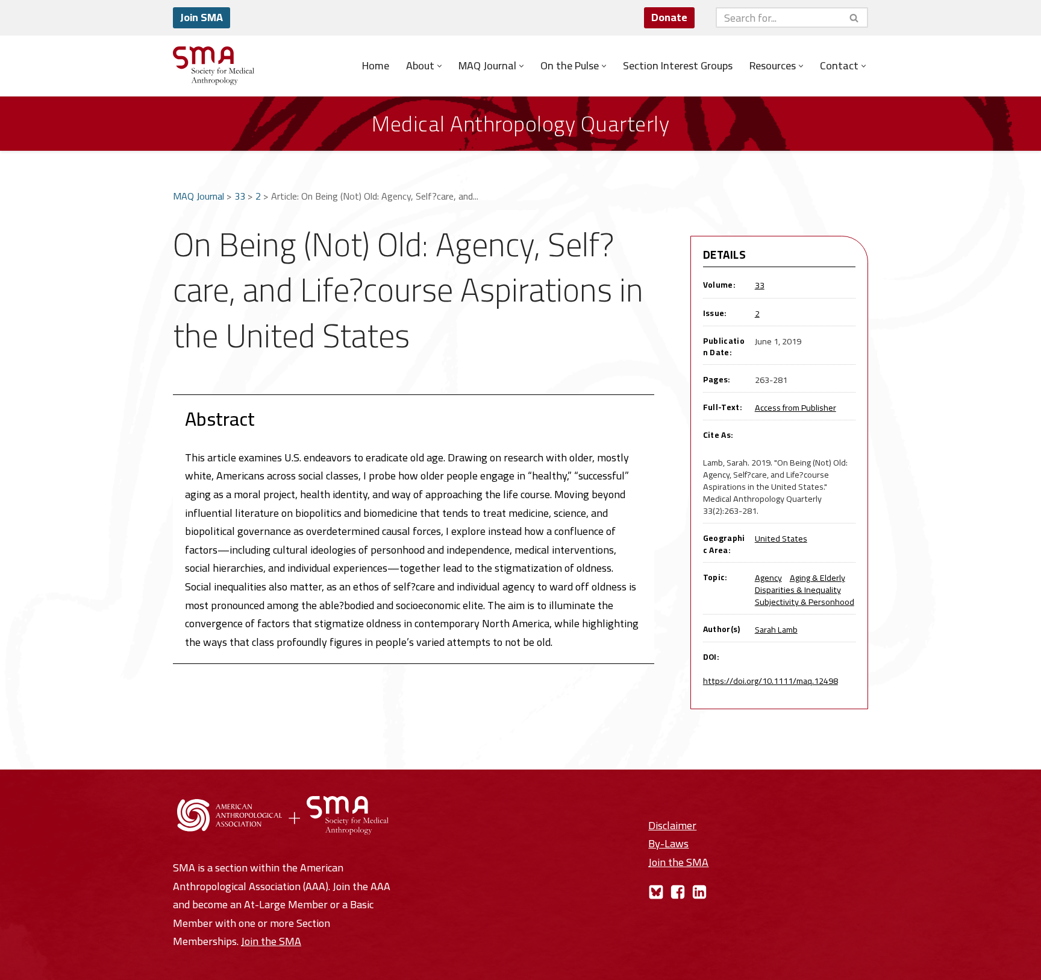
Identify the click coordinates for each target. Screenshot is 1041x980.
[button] (439, 66)
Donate (669, 17)
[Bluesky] (656, 892)
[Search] (854, 17)
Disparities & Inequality (798, 589)
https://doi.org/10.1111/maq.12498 (770, 680)
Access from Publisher (795, 407)
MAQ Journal (198, 196)
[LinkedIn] (699, 892)
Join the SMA (271, 941)
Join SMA (201, 17)
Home (375, 66)
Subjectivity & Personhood (804, 601)
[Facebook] (678, 892)
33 (239, 196)
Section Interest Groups (678, 66)
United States (781, 538)
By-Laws (668, 843)
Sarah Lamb (776, 629)
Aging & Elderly (817, 577)
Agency (768, 577)
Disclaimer (672, 825)
